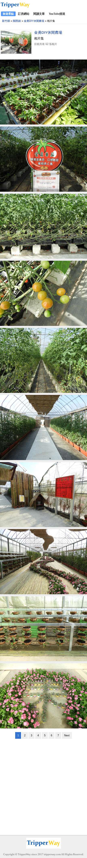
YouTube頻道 (57, 13)
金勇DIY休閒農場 (34, 20)
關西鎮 (17, 20)
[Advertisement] (43, 785)
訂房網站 (23, 13)
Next (67, 735)
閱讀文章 (39, 13)
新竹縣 (6, 20)
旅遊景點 (8, 13)
